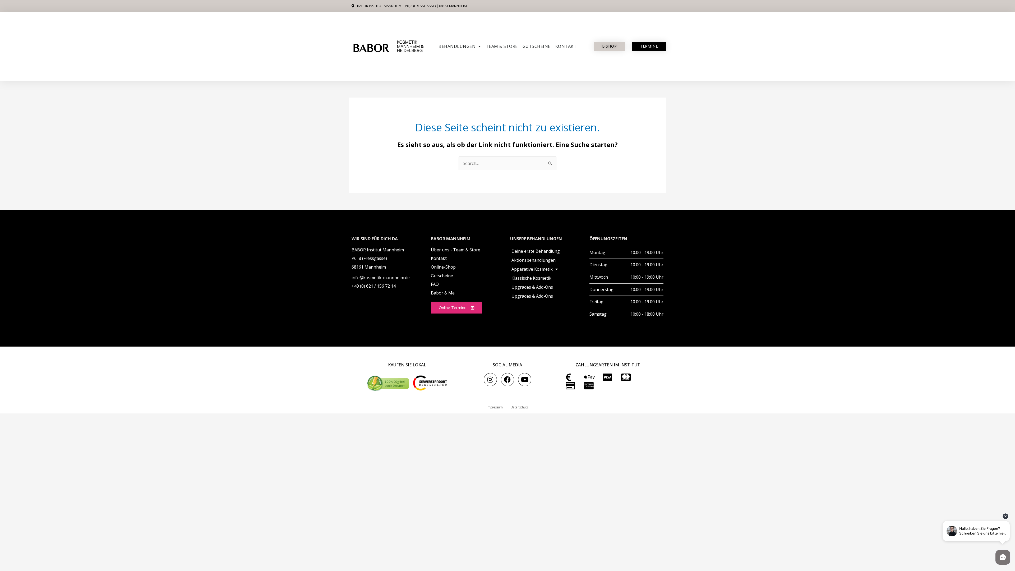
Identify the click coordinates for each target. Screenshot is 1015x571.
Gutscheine (537, 46)
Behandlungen (457, 46)
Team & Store (502, 46)
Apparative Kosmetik (532, 269)
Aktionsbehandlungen (533, 260)
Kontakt (566, 46)
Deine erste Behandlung (535, 251)
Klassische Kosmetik (531, 278)
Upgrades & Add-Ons (532, 287)
